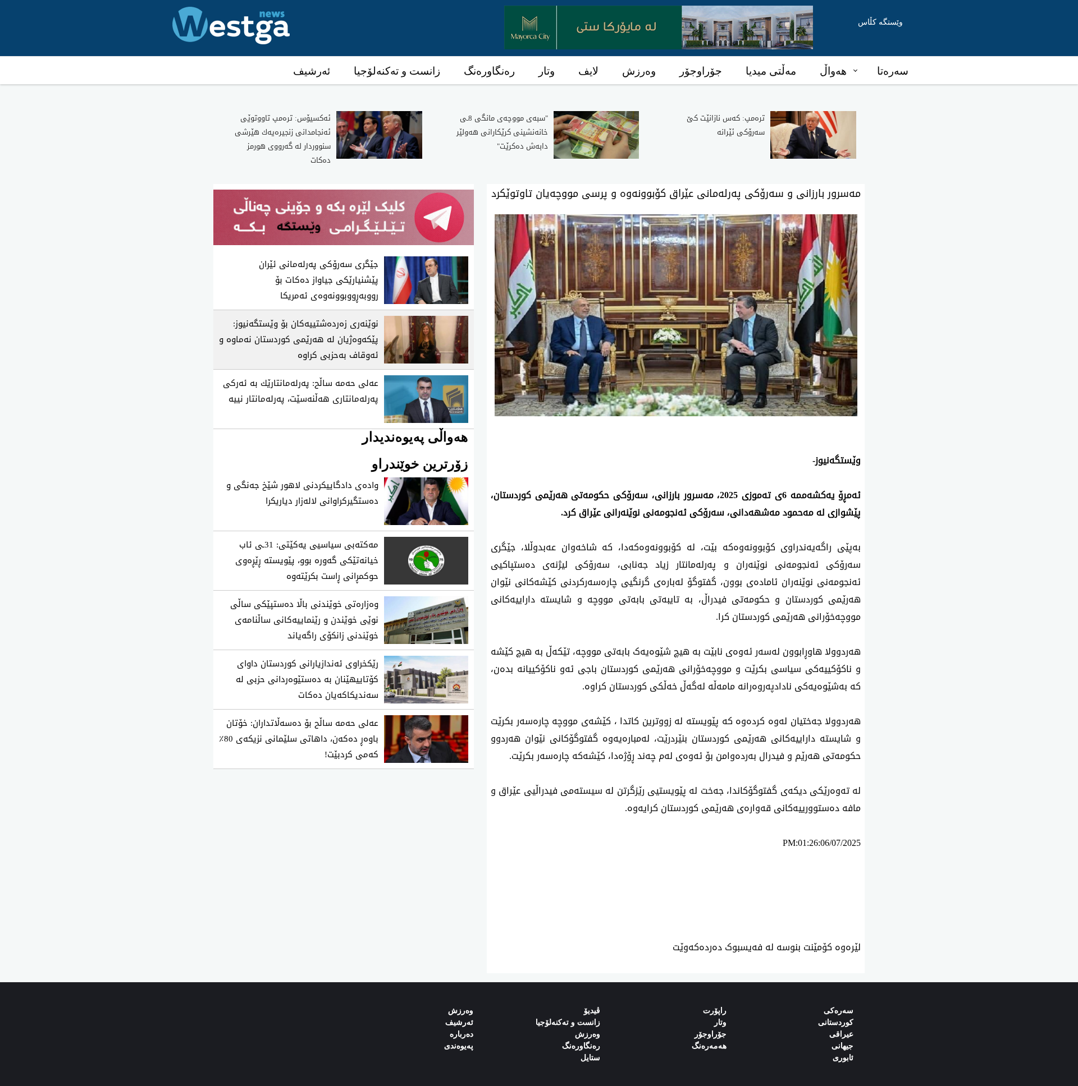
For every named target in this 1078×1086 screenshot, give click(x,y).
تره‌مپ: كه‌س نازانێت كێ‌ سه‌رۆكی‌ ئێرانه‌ (726, 125)
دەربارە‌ (461, 1034)
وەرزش (639, 71)
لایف (588, 71)
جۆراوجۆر (700, 71)
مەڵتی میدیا (771, 71)
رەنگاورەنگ (489, 71)
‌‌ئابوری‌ (843, 1057)
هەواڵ (833, 71)
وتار (546, 71)
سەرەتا (892, 71)
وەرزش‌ (460, 1010)
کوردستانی (835, 1022)
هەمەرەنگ (709, 1046)
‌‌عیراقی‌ (841, 1034)
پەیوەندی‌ (458, 1046)
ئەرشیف (311, 71)
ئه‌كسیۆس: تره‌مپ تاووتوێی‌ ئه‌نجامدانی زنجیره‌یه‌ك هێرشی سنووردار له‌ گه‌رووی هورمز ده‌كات (283, 139)
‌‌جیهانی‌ (842, 1046)
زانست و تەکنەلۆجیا (397, 71)
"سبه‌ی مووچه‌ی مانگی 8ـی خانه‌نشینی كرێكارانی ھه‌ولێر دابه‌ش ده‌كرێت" (502, 132)
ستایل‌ (590, 1057)
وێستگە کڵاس (880, 22)
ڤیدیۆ (592, 1010)
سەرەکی (838, 1010)
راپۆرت (715, 1010)
